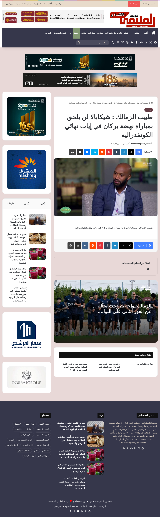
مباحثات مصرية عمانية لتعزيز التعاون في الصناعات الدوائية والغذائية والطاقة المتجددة (17, 256)
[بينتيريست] (109, 152)
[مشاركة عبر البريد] (80, 152)
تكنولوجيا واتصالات (113, 33)
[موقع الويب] (148, 269)
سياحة (100, 33)
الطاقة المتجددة (43, 445)
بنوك (126, 33)
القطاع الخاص (12, 445)
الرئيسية (58, 3)
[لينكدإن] (124, 152)
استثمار (136, 33)
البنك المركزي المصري (23, 429)
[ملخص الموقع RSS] (124, 448)
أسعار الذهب (44, 424)
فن (70, 33)
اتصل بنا (37, 3)
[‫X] (131, 152)
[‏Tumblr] (116, 152)
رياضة (76, 33)
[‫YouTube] (131, 448)
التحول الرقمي (26, 434)
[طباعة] (72, 152)
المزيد (48, 33)
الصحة (11, 440)
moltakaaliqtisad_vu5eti (140, 144)
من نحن (9, 3)
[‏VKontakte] (85, 245)
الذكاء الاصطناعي (25, 440)
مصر (36, 450)
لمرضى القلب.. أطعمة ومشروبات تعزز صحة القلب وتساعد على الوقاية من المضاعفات (18, 294)
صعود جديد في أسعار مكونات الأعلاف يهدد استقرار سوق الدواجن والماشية (71, 440)
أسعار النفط (30, 424)
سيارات (91, 33)
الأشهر (27, 203)
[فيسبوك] (138, 152)
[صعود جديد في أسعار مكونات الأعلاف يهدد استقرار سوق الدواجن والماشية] (37, 238)
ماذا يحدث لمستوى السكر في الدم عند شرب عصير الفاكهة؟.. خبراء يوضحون (18, 275)
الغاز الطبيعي (27, 445)
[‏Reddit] (102, 152)
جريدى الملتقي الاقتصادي (58, 501)
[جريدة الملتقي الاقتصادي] (133, 19)
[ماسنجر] (87, 152)
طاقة (83, 33)
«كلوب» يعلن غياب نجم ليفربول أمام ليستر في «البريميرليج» (109, 367)
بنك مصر (45, 450)
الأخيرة (43, 203)
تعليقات (11, 203)
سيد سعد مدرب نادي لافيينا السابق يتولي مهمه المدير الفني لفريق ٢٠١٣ (74, 367)
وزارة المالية (29, 456)
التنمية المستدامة (42, 440)
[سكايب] (94, 152)
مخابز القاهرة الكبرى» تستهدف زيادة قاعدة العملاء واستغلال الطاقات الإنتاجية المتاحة (18, 222)
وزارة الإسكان (43, 456)
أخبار (146, 33)
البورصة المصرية (42, 434)
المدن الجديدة (60, 33)
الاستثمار (17, 424)
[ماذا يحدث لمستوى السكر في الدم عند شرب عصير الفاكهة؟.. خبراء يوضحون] (37, 273)
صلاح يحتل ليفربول (144, 364)
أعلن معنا (48, 3)
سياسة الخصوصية (23, 3)
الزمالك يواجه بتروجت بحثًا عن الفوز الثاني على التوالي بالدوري (124, 311)
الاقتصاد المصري (42, 429)
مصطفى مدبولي (24, 450)
